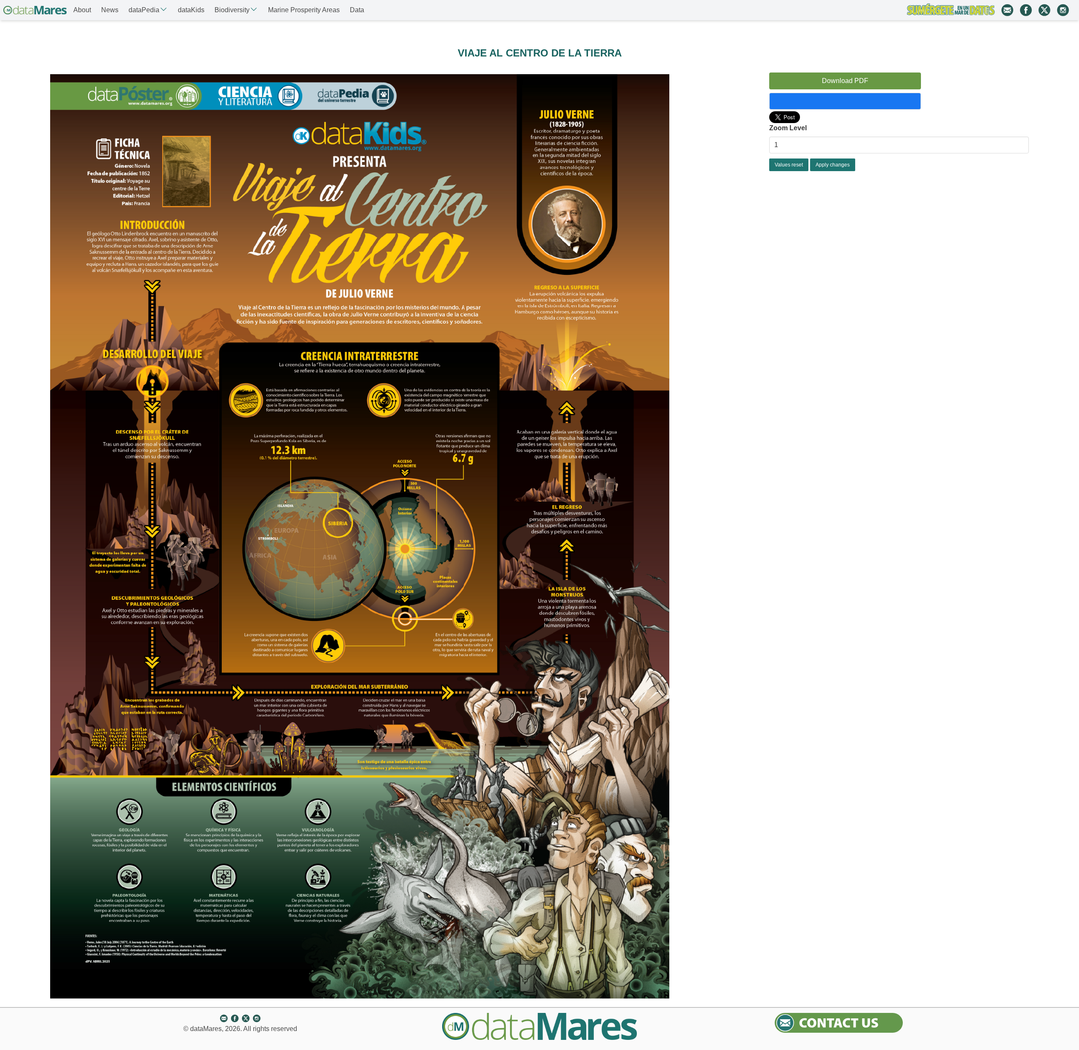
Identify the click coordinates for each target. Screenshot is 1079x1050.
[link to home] (35, 10)
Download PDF (845, 80)
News (109, 9)
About (82, 9)
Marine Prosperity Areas (304, 9)
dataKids (191, 9)
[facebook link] (1026, 10)
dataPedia (144, 9)
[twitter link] (1044, 10)
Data (357, 9)
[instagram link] (1063, 10)
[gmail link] (1007, 10)
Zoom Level (788, 128)
